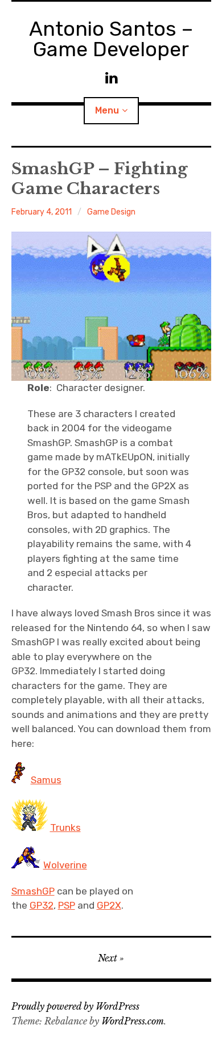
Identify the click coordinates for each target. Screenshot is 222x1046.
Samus (46, 779)
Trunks (65, 827)
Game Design (111, 212)
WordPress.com (132, 1021)
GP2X (109, 905)
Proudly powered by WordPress (75, 1006)
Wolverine (65, 865)
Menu (107, 110)
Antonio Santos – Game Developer (111, 38)
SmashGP (33, 891)
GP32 (42, 905)
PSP (66, 905)
